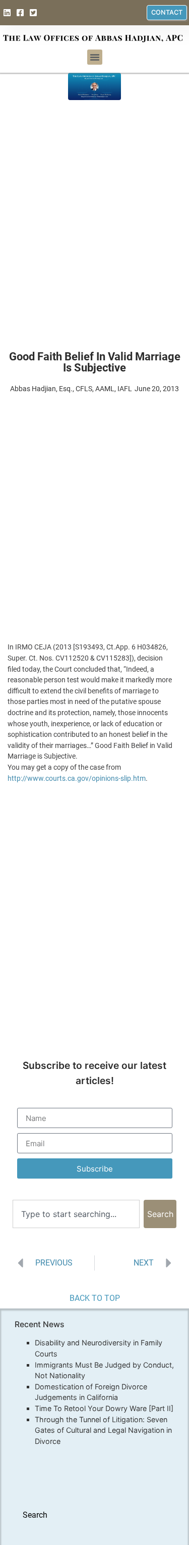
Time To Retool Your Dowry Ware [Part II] (104, 1408)
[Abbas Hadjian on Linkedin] (8, 13)
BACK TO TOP (95, 1298)
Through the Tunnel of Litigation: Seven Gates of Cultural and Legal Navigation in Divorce (103, 1430)
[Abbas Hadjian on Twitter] (34, 13)
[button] (94, 57)
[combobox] (76, 1214)
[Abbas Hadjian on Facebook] (21, 13)
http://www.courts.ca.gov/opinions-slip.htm (77, 778)
